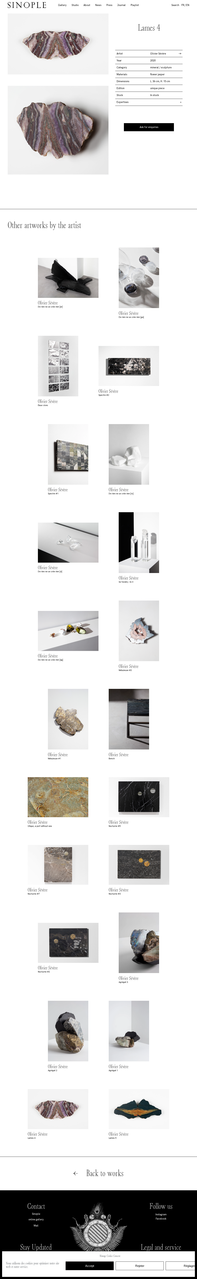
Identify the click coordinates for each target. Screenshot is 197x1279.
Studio (75, 5)
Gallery (62, 5)
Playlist (135, 5)
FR (182, 5)
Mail (36, 1225)
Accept (89, 1265)
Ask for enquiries (149, 127)
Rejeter (139, 1265)
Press (109, 5)
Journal (121, 5)
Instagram (161, 1214)
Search (175, 5)
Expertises (123, 102)
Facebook (161, 1218)
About (86, 5)
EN (187, 5)
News (98, 5)
